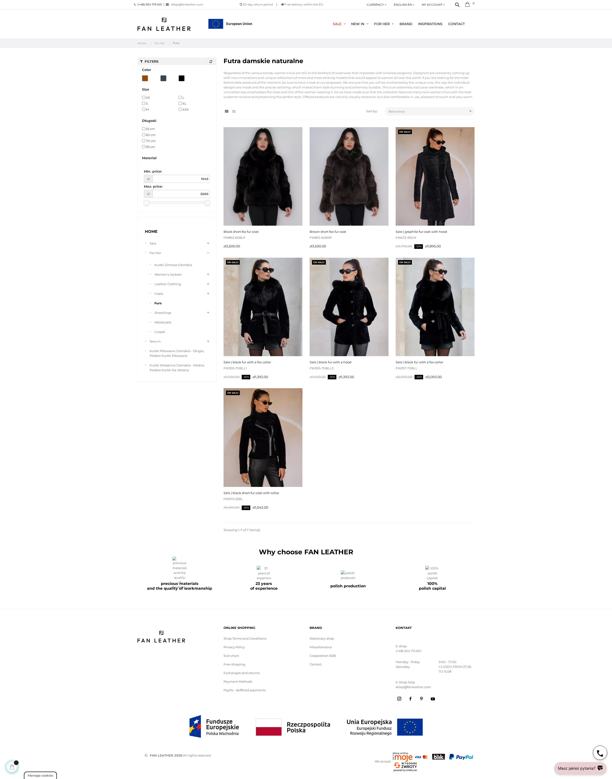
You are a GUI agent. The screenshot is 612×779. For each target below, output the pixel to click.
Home (151, 231)
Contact (316, 664)
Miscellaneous (321, 647)
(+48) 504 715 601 (408, 651)
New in (155, 341)
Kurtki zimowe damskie (173, 265)
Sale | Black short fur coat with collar (251, 493)
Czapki (159, 332)
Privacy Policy (234, 647)
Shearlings (162, 313)
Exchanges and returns (242, 673)
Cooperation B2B (323, 656)
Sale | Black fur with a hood (330, 362)
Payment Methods (238, 681)
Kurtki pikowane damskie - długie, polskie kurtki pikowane (177, 353)
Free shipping (234, 664)
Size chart (231, 656)
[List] (234, 111)
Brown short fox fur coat (328, 232)
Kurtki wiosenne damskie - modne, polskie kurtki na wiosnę (177, 367)
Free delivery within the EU (303, 4)
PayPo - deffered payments (245, 690)
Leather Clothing (167, 284)
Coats (158, 293)
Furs (158, 303)
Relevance (430, 111)
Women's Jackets (167, 274)
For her (155, 253)
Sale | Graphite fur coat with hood (421, 232)
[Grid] (227, 111)
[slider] (146, 202)
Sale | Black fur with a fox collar (247, 362)
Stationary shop (322, 638)
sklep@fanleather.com (186, 4)
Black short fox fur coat (241, 232)
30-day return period (257, 4)
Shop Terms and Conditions (245, 638)
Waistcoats (162, 322)
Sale (153, 243)
